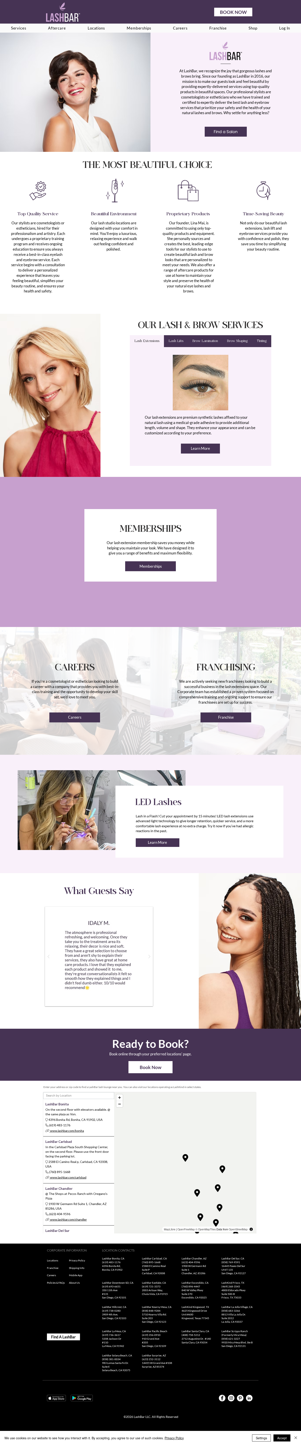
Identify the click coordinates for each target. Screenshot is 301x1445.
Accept (282, 1438)
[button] (99, 956)
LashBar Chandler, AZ (194, 1258)
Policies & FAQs (56, 1282)
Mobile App (75, 1275)
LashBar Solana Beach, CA (117, 1355)
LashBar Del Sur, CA (232, 1258)
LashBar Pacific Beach (154, 1331)
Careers (51, 1275)
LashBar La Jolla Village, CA (237, 1307)
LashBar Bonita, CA (113, 1258)
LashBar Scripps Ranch (234, 1331)
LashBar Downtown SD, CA (117, 1282)
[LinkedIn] (249, 1398)
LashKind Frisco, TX (232, 1282)
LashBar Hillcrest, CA (114, 1307)
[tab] (147, 341)
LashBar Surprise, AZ (154, 1355)
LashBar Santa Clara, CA (195, 1331)
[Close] (295, 1437)
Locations (53, 1260)
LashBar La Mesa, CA (114, 1331)
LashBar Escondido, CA (195, 1282)
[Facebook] (222, 1398)
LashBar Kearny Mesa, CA (156, 1307)
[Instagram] (231, 1398)
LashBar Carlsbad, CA (154, 1258)
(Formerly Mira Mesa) (234, 1335)
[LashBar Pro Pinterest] (240, 1398)
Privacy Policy (77, 1260)
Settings (261, 1438)
